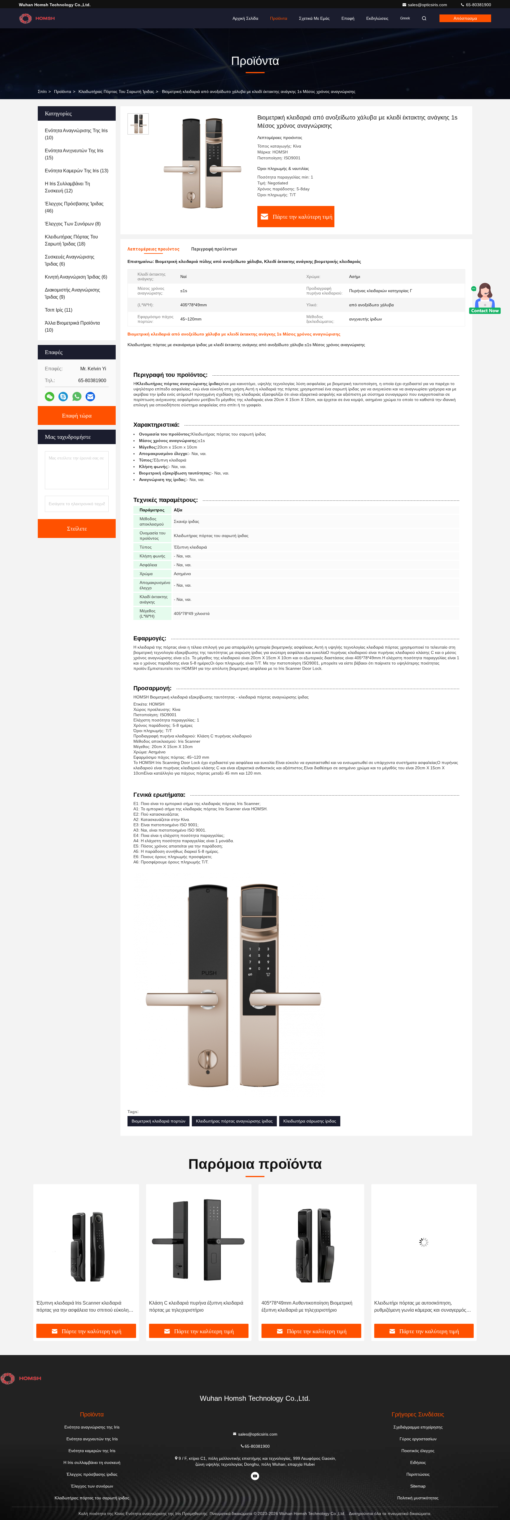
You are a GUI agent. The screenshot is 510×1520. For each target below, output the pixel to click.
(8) (73, 223)
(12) (67, 187)
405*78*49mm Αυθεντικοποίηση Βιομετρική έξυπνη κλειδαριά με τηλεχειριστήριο (194, 1306)
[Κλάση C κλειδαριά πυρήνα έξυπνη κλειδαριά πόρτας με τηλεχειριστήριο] (86, 1242)
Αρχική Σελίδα (245, 18)
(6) (69, 260)
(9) (72, 293)
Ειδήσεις (418, 1462)
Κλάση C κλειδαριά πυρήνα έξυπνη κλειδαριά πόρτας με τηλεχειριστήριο (83, 1306)
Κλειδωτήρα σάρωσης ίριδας (309, 1121)
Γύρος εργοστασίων (418, 1438)
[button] (44, 1256)
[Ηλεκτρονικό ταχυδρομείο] (90, 397)
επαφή (347, 18)
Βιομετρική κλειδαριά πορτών (158, 1121)
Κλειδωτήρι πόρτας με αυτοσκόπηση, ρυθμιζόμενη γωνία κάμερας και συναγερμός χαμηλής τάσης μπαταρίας (307, 1307)
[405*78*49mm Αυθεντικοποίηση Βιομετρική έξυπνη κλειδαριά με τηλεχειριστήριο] (199, 1242)
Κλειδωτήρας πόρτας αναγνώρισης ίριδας (234, 1121)
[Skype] (63, 397)
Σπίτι (42, 91)
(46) (74, 207)
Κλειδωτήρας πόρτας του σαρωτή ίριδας (116, 91)
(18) (71, 240)
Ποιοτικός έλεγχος (417, 1450)
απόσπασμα (465, 18)
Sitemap (418, 1486)
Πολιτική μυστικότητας (418, 1498)
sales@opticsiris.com (428, 4)
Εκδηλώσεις (377, 18)
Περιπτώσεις (418, 1474)
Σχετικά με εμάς (314, 18)
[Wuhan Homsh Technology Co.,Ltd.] (37, 18)
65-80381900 (478, 4)
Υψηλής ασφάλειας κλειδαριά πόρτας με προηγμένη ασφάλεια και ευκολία (415, 1306)
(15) (74, 154)
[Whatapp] (77, 396)
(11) (58, 309)
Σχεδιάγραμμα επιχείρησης (418, 1427)
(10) (76, 134)
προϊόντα (62, 91)
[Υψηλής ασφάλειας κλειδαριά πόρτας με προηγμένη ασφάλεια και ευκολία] (424, 1242)
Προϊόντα (278, 18)
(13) (76, 170)
